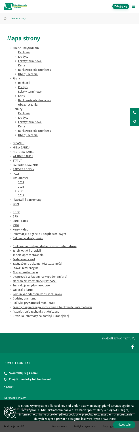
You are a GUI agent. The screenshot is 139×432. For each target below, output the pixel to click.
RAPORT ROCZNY (23, 169)
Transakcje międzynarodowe (31, 285)
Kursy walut (20, 229)
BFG (15, 216)
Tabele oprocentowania (28, 255)
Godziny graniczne (24, 298)
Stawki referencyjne (26, 268)
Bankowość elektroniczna (34, 70)
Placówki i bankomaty (27, 199)
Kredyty (23, 56)
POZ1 (16, 204)
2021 (21, 186)
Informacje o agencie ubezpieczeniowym (39, 234)
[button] (133, 6)
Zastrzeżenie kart (24, 259)
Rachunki (24, 52)
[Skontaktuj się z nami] (134, 112)
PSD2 (16, 225)
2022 (21, 182)
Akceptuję (124, 424)
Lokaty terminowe (30, 61)
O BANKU (18, 143)
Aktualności (20, 178)
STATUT (17, 160)
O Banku (9, 387)
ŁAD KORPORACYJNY (26, 165)
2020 (21, 191)
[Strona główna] (5, 18)
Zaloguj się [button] (120, 6)
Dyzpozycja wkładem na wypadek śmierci (40, 276)
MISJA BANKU (21, 147)
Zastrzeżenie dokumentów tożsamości (37, 263)
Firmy (16, 78)
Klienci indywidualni (26, 48)
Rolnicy (17, 109)
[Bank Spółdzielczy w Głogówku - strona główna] (15, 6)
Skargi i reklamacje (25, 272)
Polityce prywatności (103, 419)
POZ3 (16, 173)
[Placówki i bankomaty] (134, 121)
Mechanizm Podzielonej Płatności (34, 281)
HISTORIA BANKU (24, 152)
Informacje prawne (16, 398)
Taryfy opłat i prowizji (27, 250)
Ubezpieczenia (28, 74)
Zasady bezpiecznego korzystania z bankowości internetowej (52, 307)
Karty (21, 65)
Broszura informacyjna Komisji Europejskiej (41, 316)
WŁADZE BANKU (23, 156)
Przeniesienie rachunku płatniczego (36, 311)
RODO (16, 212)
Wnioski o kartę (23, 290)
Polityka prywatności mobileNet (34, 303)
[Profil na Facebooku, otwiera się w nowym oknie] (132, 347)
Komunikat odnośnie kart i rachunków (37, 294)
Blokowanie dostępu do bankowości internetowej (45, 246)
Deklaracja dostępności (28, 238)
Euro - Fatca (20, 221)
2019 (21, 195)
